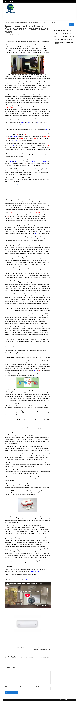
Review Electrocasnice (70, 699)
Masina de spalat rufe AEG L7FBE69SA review (15, 647)
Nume (6, 686)
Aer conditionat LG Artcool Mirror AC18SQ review (11, 655)
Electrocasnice (11, 1)
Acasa (6, 1)
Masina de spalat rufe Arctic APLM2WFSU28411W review (27, 655)
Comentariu (7, 669)
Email (21, 686)
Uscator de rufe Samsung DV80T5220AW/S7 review (43, 655)
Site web (37, 686)
